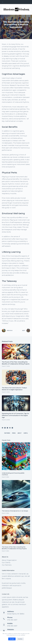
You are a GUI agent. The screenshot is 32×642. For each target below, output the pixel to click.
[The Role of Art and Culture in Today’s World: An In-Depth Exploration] (16, 377)
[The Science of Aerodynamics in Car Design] (16, 494)
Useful (26, 433)
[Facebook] (2, 427)
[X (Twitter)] (5, 427)
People (13, 32)
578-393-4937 (12, 620)
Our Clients (6, 562)
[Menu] (2, 2)
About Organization (9, 560)
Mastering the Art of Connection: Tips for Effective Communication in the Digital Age (15, 415)
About (19, 433)
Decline (20, 639)
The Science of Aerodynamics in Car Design (15, 511)
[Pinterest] (10, 427)
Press (14, 433)
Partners (7, 433)
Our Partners (6, 565)
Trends (18, 32)
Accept (12, 639)
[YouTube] (12, 427)
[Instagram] (7, 427)
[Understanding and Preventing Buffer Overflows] (16, 456)
